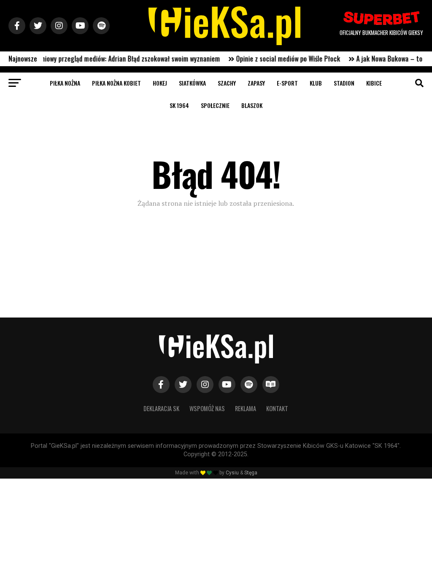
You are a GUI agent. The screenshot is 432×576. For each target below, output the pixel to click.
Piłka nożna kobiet (116, 82)
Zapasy (256, 82)
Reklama (245, 408)
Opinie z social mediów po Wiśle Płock (281, 59)
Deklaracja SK (161, 408)
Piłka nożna (65, 82)
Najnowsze (22, 59)
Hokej (160, 82)
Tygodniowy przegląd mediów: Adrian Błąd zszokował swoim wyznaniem (115, 59)
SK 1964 (179, 105)
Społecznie (215, 105)
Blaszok (251, 105)
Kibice (374, 82)
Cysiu (232, 473)
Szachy (227, 82)
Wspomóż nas (207, 408)
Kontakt (277, 408)
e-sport (287, 82)
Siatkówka (192, 82)
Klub (316, 82)
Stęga (250, 473)
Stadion (344, 82)
